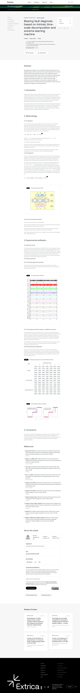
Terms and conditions (61, 672)
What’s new (44, 2)
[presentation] (55, 125)
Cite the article (30, 52)
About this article (11, 29)
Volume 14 (29, 9)
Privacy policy (60, 674)
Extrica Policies (60, 663)
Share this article (31, 588)
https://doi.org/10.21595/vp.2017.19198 (32, 553)
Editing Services (60, 670)
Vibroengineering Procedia (14, 6)
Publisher (27, 455)
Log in (42, 676)
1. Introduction (10, 19)
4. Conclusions (10, 25)
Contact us (43, 672)
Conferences (36, 2)
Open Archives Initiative (62, 667)
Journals (29, 2)
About (51, 2)
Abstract (9, 17)
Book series (43, 667)
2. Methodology (10, 21)
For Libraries (59, 665)
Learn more (54, 688)
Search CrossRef (29, 463)
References (9, 27)
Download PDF (43, 52)
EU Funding (59, 676)
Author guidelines (44, 674)
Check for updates (40, 17)
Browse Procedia (22, 9)
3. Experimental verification (13, 23)
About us (42, 670)
